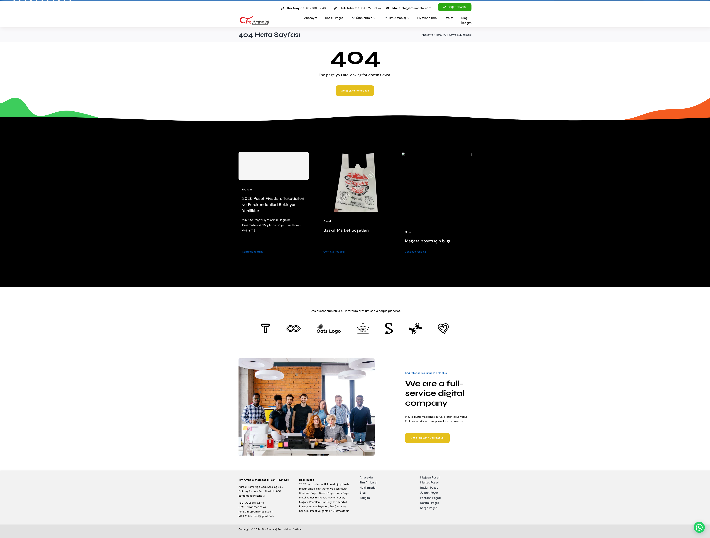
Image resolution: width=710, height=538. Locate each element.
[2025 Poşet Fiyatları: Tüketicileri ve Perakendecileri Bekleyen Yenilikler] (274, 166)
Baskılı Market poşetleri (346, 230)
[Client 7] (389, 324)
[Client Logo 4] (362, 324)
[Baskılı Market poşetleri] (355, 154)
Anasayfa (427, 34)
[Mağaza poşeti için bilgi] (436, 154)
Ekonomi (247, 189)
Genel (327, 221)
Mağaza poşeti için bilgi (427, 241)
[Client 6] (265, 324)
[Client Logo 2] (443, 324)
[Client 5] (293, 326)
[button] (699, 527)
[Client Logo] (328, 324)
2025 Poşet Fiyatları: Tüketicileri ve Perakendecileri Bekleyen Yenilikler (273, 204)
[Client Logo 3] (415, 324)
